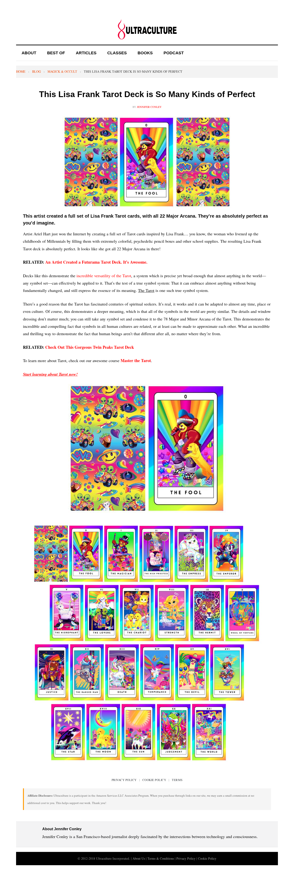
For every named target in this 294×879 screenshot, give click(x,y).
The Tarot (146, 290)
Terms (177, 780)
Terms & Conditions (160, 858)
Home (20, 71)
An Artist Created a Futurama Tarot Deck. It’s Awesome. (96, 262)
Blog (36, 71)
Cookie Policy (154, 780)
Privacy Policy (124, 780)
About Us (139, 858)
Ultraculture (147, 29)
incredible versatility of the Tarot (103, 275)
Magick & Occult (62, 71)
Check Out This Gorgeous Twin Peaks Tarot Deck (89, 347)
